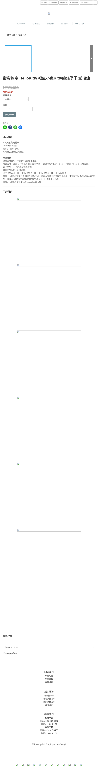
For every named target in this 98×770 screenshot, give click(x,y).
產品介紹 (64, 23)
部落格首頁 (79, 23)
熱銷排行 (50, 23)
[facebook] (10, 127)
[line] (5, 127)
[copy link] (20, 127)
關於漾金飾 (21, 23)
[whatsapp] (15, 127)
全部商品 (11, 34)
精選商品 (36, 23)
